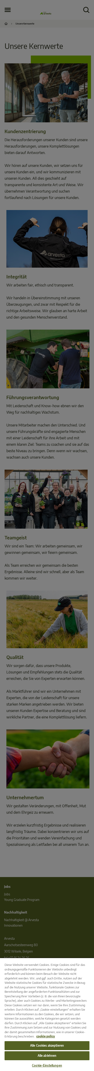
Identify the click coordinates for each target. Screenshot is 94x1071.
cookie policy (45, 1036)
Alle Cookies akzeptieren (47, 1045)
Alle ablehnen (47, 1055)
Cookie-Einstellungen (47, 1065)
